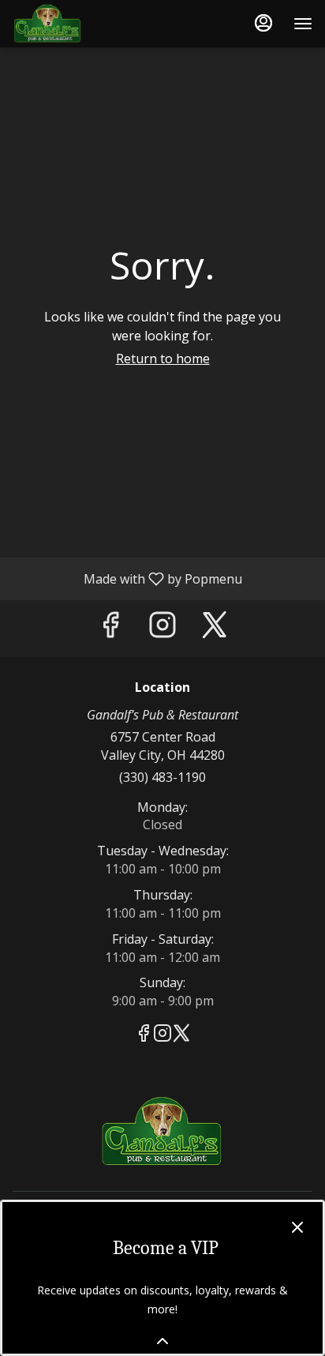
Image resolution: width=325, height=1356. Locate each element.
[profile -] (263, 22)
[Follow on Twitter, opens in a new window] (214, 628)
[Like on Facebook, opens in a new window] (110, 628)
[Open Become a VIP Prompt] (162, 1341)
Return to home (163, 358)
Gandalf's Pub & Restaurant (162, 1131)
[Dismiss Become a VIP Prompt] (297, 1227)
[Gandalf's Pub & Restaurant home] (84, 23)
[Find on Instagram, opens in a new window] (162, 628)
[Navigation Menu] (303, 23)
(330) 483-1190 (162, 777)
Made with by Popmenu (127, 578)
